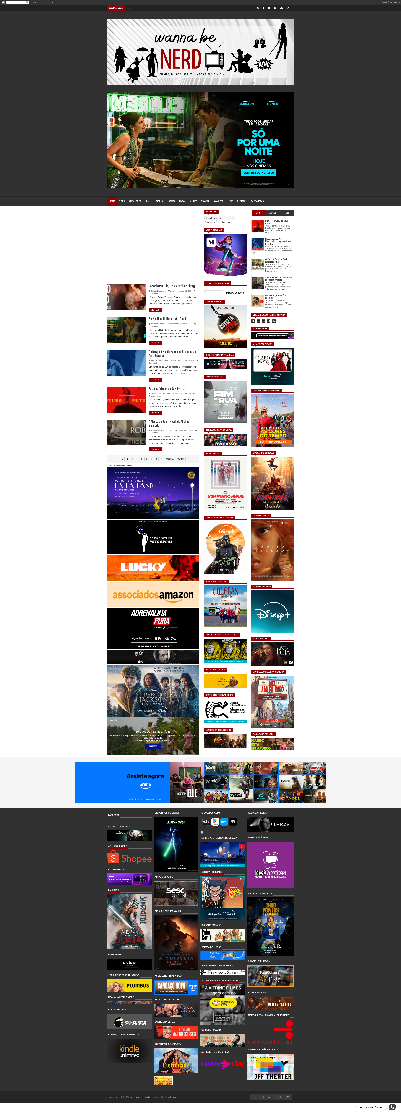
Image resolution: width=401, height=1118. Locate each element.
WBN (288, 1097)
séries (172, 201)
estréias (160, 201)
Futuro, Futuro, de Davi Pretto (167, 389)
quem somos (135, 201)
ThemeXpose (170, 1097)
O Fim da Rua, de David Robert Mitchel (276, 260)
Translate (226, 222)
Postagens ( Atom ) (124, 466)
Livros (182, 201)
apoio (230, 201)
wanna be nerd (136, 1097)
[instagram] (258, 8)
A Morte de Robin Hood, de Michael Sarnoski (278, 278)
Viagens (205, 201)
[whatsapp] (293, 8)
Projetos (242, 201)
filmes (148, 201)
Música (193, 201)
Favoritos (218, 201)
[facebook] (263, 8)
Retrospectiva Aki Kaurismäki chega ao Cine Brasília (278, 241)
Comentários (154, 293)
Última (180, 459)
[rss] (288, 8)
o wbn (122, 201)
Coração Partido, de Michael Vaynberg (172, 286)
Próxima (170, 459)
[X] (269, 8)
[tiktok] (275, 8)
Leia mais (155, 310)
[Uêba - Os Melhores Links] (163, 1085)
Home (112, 201)
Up (280, 1097)
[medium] (282, 8)
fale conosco (257, 201)
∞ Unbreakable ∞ (268, 1097)
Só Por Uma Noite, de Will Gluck (168, 319)
